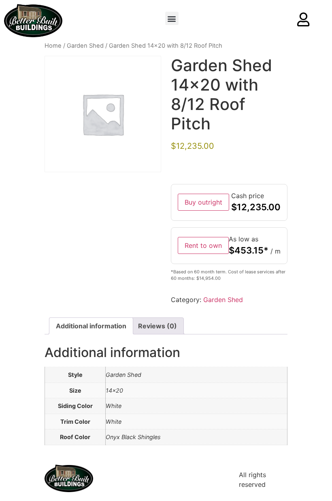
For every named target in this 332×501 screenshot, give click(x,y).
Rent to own (203, 245)
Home (53, 45)
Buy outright (203, 202)
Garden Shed (85, 45)
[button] (172, 18)
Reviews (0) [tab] (157, 326)
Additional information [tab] (91, 326)
